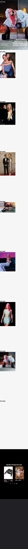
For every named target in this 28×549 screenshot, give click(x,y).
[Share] (10, 483)
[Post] (12, 483)
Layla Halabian (3, 47)
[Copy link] (14, 483)
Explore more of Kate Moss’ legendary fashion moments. (14, 420)
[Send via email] (17, 483)
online (26, 395)
